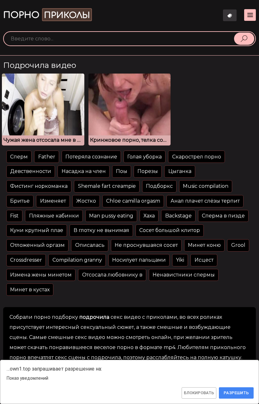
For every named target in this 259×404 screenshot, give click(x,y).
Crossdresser (26, 260)
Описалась (90, 245)
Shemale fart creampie (107, 186)
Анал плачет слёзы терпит (205, 201)
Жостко (86, 201)
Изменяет (53, 201)
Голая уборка (144, 157)
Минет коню (204, 245)
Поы (121, 171)
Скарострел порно (196, 157)
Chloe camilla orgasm (133, 201)
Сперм (19, 157)
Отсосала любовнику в (112, 275)
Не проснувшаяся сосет (146, 245)
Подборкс (159, 186)
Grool (238, 245)
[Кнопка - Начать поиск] (244, 39)
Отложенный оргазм (37, 245)
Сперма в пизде (223, 216)
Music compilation (205, 186)
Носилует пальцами (139, 260)
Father (46, 157)
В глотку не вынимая (101, 230)
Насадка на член (84, 171)
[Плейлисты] (230, 15)
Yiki (180, 260)
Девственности (30, 171)
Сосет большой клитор (169, 230)
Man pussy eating (111, 216)
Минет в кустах (30, 290)
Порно (46, 15)
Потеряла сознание (91, 157)
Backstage (178, 216)
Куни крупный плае (36, 230)
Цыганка (179, 171)
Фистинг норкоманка (39, 186)
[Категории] (250, 15)
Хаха (149, 216)
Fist (14, 216)
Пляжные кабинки (54, 216)
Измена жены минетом (41, 275)
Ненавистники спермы (184, 275)
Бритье (20, 201)
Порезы (147, 171)
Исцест (204, 260)
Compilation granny (77, 260)
